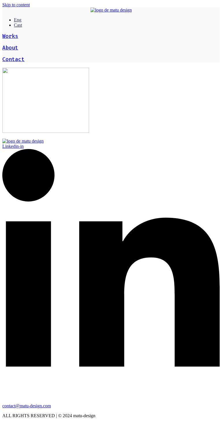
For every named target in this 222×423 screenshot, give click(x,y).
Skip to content (16, 4)
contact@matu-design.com (26, 405)
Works (10, 36)
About (10, 48)
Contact (13, 59)
